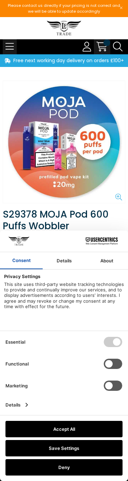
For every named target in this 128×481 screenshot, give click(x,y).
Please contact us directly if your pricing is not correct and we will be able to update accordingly (64, 8)
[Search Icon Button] (117, 46)
